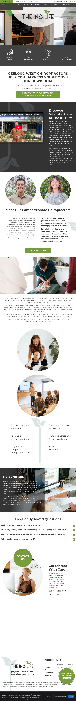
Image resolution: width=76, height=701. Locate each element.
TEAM (9, 59)
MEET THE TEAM (38, 250)
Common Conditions (50, 4)
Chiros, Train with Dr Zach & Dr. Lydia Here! (26, 1)
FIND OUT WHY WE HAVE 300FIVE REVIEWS (38, 94)
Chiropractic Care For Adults (20, 427)
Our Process (5, 8)
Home (3, 4)
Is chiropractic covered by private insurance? (22, 525)
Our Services (35, 4)
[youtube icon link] (58, 594)
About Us (11, 4)
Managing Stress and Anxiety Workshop (60, 437)
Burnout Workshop (54, 448)
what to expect (15, 483)
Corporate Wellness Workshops (59, 427)
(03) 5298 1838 (64, 1)
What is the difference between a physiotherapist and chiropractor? (33, 534)
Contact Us (17, 8)
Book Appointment (6, 1)
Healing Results (65, 4)
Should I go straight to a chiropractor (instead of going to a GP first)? (33, 530)
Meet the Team (23, 4)
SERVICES (28, 59)
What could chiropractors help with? (18, 539)
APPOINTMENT (66, 59)
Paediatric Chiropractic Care (20, 437)
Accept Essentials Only (60, 696)
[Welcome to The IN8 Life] (38, 18)
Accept (71, 696)
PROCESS (47, 59)
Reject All (49, 696)
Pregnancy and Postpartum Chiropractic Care (20, 450)
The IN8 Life (53, 121)
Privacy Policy (24, 699)
